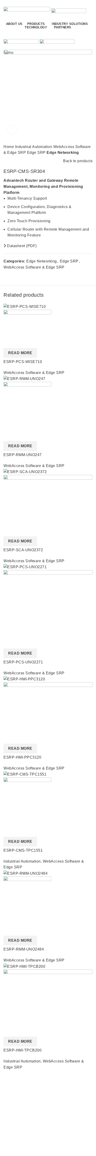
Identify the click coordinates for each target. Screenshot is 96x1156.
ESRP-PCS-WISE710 (22, 362)
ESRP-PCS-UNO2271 (23, 662)
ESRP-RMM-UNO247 (22, 455)
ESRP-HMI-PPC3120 (22, 757)
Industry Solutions (19, 1138)
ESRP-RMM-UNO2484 (23, 949)
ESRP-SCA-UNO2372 (23, 550)
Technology (13, 1147)
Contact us (73, 34)
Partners (10, 1097)
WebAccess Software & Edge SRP (34, 267)
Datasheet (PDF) (21, 246)
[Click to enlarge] (11, 129)
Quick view (9, 342)
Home (9, 147)
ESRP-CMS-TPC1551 (23, 850)
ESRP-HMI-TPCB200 (22, 1050)
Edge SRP (37, 153)
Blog (7, 1106)
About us (11, 1089)
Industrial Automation (34, 147)
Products (11, 1130)
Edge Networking (63, 153)
